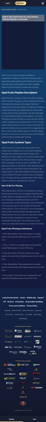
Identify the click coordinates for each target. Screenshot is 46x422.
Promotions (19, 302)
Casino (11, 419)
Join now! (20, 3)
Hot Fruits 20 (9, 314)
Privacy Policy (32, 306)
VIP (4, 302)
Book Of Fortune (28, 310)
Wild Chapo (37, 314)
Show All (23, 397)
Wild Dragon (23, 318)
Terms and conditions (17, 306)
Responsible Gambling (34, 302)
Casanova (38, 310)
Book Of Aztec (16, 310)
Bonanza (7, 310)
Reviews (10, 302)
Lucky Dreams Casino (8, 9)
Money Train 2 (19, 314)
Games (22, 298)
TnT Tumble (28, 314)
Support (41, 298)
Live (34, 419)
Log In (8, 3)
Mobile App (31, 298)
